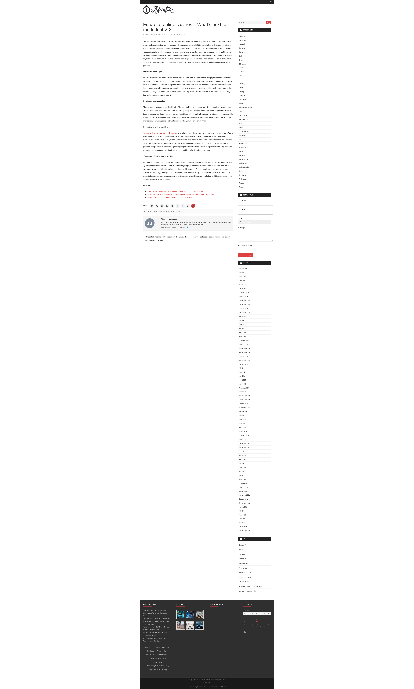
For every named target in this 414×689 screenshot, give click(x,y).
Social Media (243, 163)
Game (156, 211)
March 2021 (243, 527)
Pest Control (243, 135)
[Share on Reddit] (178, 206)
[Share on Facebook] (152, 206)
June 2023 (242, 419)
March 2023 (243, 431)
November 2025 (244, 304)
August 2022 (243, 459)
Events (241, 68)
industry (162, 211)
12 (252, 621)
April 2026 (242, 285)
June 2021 (242, 515)
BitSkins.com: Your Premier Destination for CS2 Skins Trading (170, 197)
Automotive (242, 44)
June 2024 (242, 372)
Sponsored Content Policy (248, 591)
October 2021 (243, 499)
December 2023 (244, 396)
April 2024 (242, 380)
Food (240, 80)
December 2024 (244, 348)
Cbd (240, 56)
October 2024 (243, 356)
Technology (243, 179)
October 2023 (243, 404)
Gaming (241, 92)
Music (241, 123)
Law (240, 111)
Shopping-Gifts (244, 159)
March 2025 (243, 336)
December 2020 (244, 531)
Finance (241, 76)
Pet (240, 139)
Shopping (242, 155)
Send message (246, 255)
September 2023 (244, 408)
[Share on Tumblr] (183, 206)
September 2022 (244, 455)
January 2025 (243, 344)
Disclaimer (242, 559)
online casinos (170, 211)
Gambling (242, 84)
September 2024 (244, 360)
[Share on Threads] (188, 206)
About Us (242, 554)
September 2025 (244, 312)
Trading (241, 183)
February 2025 (244, 340)
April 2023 (242, 427)
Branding (242, 48)
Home (241, 549)
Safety (241, 151)
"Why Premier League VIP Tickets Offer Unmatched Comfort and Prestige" (175, 191)
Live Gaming (243, 115)
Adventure (242, 36)
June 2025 (242, 324)
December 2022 (244, 443)
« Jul (244, 632)
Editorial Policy (244, 582)
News (241, 127)
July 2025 (242, 320)
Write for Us (243, 568)
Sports (241, 171)
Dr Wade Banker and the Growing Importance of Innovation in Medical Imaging (155, 613)
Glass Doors (243, 99)
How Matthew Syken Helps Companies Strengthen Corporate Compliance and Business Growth (156, 621)
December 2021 (244, 491)
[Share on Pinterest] (172, 206)
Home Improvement (245, 107)
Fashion (241, 72)
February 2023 (244, 435)
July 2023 (242, 416)
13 (257, 621)
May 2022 (242, 471)
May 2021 (242, 519)
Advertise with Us (245, 573)
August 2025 (243, 316)
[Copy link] (193, 206)
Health (241, 103)
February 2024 (244, 388)
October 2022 (243, 451)
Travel (241, 187)
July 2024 (242, 368)
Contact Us (242, 545)
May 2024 (242, 376)
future (151, 211)
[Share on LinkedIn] (162, 206)
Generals (242, 96)
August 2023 (243, 412)
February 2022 (244, 483)
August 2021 (243, 507)
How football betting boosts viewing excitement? (212, 237)
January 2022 (243, 487)
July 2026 (242, 273)
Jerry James (149, 34)
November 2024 (244, 352)
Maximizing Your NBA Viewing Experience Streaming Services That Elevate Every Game (180, 194)
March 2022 (243, 479)
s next (178, 211)
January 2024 (243, 392)
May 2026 (242, 281)
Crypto (241, 60)
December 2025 (244, 300)
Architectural (243, 40)
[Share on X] (157, 206)
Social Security (244, 167)
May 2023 (242, 423)
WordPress (222, 687)
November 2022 (244, 447)
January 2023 (243, 439)
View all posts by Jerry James (173, 227)
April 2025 (242, 332)
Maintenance (243, 119)
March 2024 (243, 384)
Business (242, 52)
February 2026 (244, 293)
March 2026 (243, 289)
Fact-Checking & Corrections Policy (251, 586)
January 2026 (243, 296)
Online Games (244, 131)
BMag (195, 687)
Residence (242, 147)
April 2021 (242, 523)
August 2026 (243, 269)
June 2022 (242, 467)
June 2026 (242, 277)
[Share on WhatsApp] (167, 206)
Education (242, 64)
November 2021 (244, 495)
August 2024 (243, 364)
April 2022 (242, 475)
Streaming (242, 175)
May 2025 (242, 328)
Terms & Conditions (245, 577)
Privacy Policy (243, 563)
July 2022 (242, 463)
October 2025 (243, 308)
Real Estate (243, 143)
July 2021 (242, 511)
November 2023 (244, 400)
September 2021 (244, 503)
